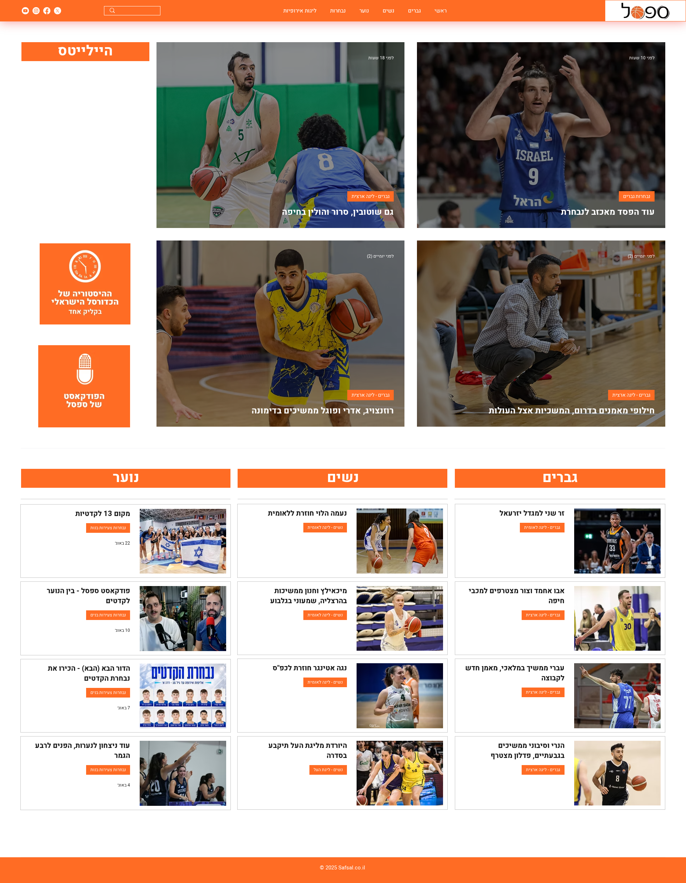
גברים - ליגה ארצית (370, 196)
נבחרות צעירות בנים (108, 615)
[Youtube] (25, 10)
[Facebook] (46, 10)
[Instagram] (36, 10)
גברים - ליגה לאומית (542, 527)
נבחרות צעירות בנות (108, 528)
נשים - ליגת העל (328, 770)
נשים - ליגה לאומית (325, 527)
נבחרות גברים (636, 196)
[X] (57, 10)
